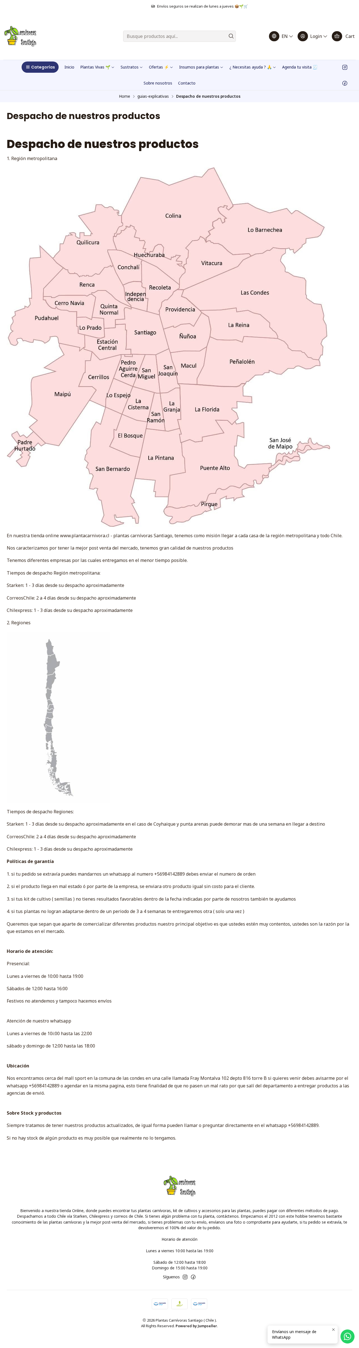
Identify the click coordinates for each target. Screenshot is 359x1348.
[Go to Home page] (20, 36)
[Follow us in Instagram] (345, 67)
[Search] (231, 36)
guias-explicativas (153, 96)
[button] (40, 67)
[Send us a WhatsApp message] (347, 1336)
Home (124, 96)
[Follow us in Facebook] (345, 83)
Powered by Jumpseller (196, 1325)
